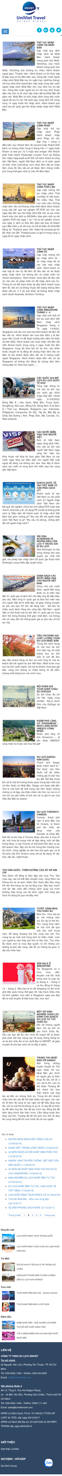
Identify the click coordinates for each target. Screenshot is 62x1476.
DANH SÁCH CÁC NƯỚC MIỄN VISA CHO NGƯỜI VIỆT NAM (46, 579)
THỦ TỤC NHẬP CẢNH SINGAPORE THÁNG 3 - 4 (47, 310)
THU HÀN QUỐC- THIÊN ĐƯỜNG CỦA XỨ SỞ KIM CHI (29, 871)
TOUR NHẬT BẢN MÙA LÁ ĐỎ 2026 (33, 1304)
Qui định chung (9, 1465)
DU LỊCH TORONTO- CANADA (48, 813)
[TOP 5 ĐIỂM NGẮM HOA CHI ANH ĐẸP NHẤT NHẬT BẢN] (8, 1335)
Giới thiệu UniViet (10, 1449)
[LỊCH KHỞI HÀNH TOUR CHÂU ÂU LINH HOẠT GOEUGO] (8, 1248)
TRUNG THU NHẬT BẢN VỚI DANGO (47, 1059)
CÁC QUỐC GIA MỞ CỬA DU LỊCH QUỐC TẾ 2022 (48, 380)
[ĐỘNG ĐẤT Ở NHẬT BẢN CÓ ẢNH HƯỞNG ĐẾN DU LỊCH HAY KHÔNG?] (8, 1277)
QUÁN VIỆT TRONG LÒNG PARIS (33, 1147)
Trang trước (14, 1215)
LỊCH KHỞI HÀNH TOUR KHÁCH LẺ (34, 1194)
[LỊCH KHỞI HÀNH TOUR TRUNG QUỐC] (8, 1237)
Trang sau (49, 1215)
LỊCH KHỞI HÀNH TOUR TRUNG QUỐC (35, 1235)
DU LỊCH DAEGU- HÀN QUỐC (46, 758)
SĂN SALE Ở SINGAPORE (44, 964)
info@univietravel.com (19, 1377)
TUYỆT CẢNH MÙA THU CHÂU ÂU (47, 910)
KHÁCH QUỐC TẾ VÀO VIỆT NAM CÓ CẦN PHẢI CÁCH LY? (47, 486)
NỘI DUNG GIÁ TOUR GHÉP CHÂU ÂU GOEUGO (47, 689)
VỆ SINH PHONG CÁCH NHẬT (31, 1207)
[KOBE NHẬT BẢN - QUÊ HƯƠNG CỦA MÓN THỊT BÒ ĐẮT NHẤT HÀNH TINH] (8, 1324)
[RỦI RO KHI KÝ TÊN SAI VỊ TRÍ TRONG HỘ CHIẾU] (8, 1266)
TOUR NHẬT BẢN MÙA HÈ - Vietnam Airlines (37, 1292)
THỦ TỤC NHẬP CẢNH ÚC (45, 250)
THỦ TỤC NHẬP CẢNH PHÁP (45, 124)
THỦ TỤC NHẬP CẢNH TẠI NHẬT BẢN (46, 45)
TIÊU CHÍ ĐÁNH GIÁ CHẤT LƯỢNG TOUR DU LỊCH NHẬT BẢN (48, 638)
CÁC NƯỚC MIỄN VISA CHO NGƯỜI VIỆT (46, 434)
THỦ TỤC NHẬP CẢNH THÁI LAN (46, 185)
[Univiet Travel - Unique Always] (31, 11)
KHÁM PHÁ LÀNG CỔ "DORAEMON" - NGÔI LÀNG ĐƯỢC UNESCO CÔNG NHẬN (47, 725)
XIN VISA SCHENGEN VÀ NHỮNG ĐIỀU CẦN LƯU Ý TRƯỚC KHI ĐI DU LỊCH (47, 541)
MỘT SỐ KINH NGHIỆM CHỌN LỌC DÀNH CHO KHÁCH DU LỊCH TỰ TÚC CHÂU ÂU (48, 1016)
